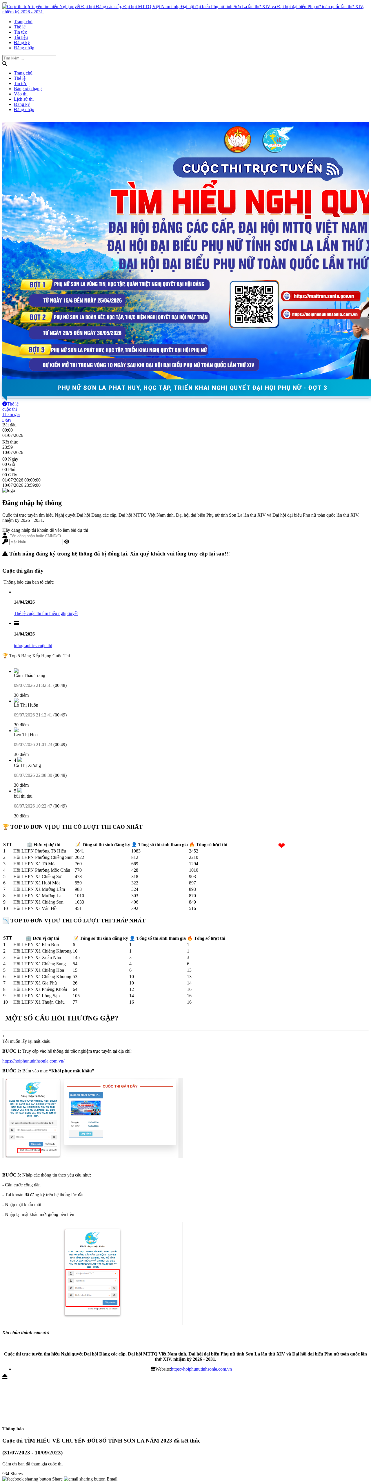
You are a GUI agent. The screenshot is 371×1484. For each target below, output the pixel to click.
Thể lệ (20, 26)
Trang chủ (23, 21)
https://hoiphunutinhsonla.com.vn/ (33, 1060)
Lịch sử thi (24, 99)
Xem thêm (11, 660)
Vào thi (21, 93)
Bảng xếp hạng (28, 88)
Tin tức (20, 32)
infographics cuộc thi (33, 645)
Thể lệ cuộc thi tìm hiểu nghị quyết (46, 613)
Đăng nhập (24, 47)
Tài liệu (21, 37)
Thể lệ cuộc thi (10, 406)
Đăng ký (22, 42)
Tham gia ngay (11, 417)
